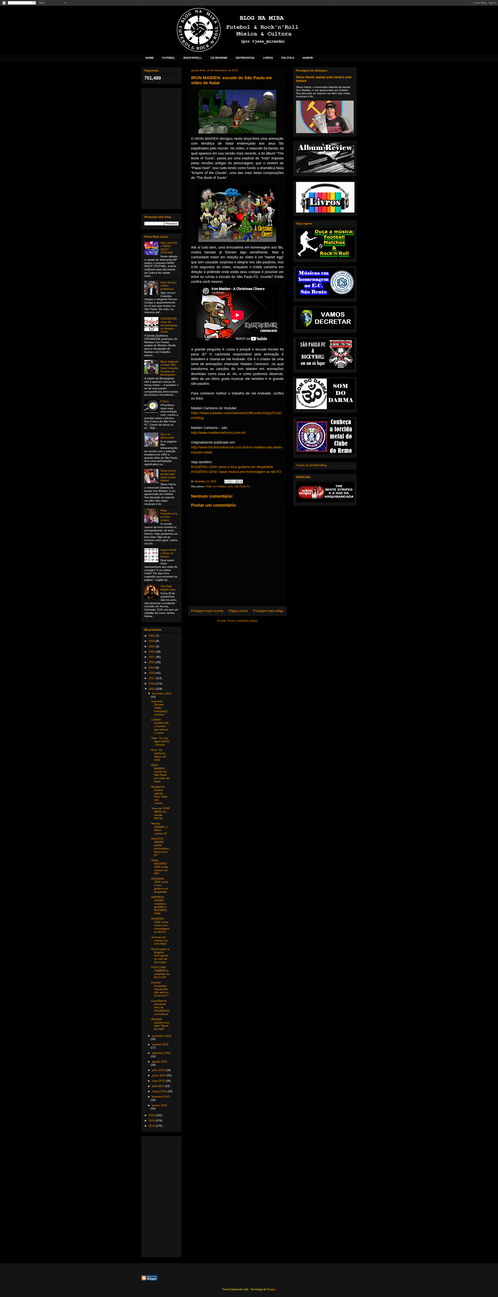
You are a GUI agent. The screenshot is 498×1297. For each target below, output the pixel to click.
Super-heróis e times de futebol (168, 553)
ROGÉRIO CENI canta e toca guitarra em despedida (232, 467)
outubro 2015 (160, 1044)
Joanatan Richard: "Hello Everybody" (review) (159, 708)
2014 (152, 1115)
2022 (152, 651)
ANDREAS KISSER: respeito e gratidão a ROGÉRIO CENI (159, 905)
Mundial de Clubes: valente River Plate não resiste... (159, 795)
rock (230, 486)
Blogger (271, 1289)
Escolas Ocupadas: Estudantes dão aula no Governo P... (160, 989)
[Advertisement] (161, 148)
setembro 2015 (161, 1052)
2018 (152, 672)
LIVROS (268, 57)
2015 (152, 688)
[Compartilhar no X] (234, 481)
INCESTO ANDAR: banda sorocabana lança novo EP (160, 847)
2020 (152, 662)
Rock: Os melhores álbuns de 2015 (158, 754)
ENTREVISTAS (245, 57)
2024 (152, 640)
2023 (152, 646)
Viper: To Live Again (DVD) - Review (160, 741)
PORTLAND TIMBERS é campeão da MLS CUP (160, 972)
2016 (152, 683)
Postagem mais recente (207, 610)
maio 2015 (159, 1080)
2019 (152, 667)
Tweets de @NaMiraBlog (311, 465)
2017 (152, 678)
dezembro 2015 (161, 693)
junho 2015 (159, 1075)
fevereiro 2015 (161, 1096)
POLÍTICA (287, 57)
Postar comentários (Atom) (242, 620)
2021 (152, 656)
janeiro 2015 (159, 1105)
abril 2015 (158, 1086)
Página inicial (238, 610)
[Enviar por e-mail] (226, 481)
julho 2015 (159, 1070)
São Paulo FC (242, 486)
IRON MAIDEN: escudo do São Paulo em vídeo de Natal (160, 773)
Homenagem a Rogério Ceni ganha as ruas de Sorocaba (160, 955)
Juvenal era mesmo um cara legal (159, 940)
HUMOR (307, 57)
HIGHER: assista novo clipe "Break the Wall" (160, 1024)
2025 (152, 635)
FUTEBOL (168, 57)
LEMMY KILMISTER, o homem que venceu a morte (160, 726)
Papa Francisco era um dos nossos (168, 515)
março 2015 (159, 1091)
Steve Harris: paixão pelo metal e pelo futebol (168, 475)
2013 (152, 1120)
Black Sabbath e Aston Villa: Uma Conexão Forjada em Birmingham (169, 368)
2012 (152, 1125)
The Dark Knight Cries (167, 588)
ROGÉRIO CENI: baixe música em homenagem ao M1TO (236, 472)
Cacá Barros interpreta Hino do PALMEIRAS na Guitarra (160, 1007)
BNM (208, 486)
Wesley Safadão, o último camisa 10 (159, 828)
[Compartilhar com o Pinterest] (241, 481)
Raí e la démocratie (167, 436)
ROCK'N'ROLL (192, 57)
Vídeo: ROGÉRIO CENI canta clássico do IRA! (159, 867)
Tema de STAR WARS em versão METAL (160, 813)
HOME (150, 57)
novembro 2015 (161, 1035)
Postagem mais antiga (268, 610)
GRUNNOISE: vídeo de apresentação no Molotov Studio (169, 325)
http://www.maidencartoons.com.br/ (218, 433)
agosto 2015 (159, 1061)
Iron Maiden (219, 486)
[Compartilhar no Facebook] (237, 481)
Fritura (164, 401)
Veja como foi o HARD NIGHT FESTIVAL (168, 247)
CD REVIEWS (218, 57)
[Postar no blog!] (230, 481)
